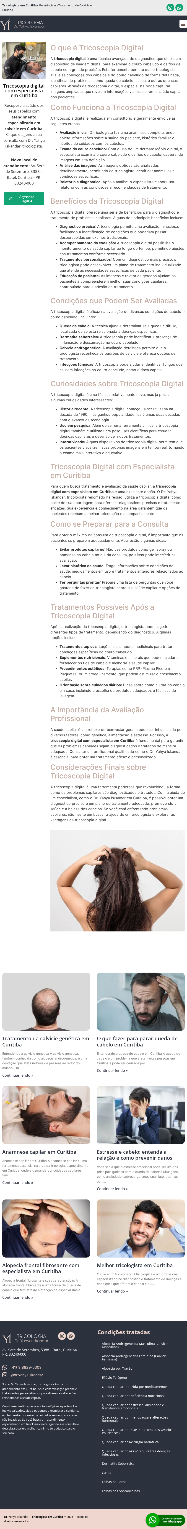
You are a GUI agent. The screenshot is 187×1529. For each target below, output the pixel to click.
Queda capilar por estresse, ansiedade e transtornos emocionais (133, 1406)
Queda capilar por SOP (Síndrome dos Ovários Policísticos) (137, 1431)
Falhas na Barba (114, 1482)
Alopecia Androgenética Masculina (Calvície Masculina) (135, 1345)
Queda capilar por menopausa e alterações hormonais (135, 1419)
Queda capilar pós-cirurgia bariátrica (130, 1442)
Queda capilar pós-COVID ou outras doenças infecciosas (136, 1453)
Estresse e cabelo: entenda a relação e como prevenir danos (134, 1154)
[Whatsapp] (179, 7)
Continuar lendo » (17, 1075)
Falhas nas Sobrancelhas (121, 1491)
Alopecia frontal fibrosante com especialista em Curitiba (40, 1268)
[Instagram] (170, 7)
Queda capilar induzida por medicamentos (135, 1386)
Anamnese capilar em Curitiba (39, 1151)
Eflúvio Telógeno (114, 1377)
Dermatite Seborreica (118, 1463)
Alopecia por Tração (117, 1368)
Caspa (106, 1472)
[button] (183, 24)
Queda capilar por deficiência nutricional (133, 1396)
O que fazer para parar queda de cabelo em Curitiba (137, 1041)
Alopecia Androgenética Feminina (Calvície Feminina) (134, 1357)
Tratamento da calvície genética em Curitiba (45, 1041)
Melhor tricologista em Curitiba (135, 1265)
